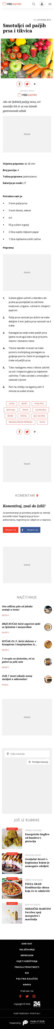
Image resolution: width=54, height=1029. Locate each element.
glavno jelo (40, 410)
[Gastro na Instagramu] (34, 996)
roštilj (23, 416)
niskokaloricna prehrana (21, 422)
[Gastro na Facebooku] (20, 996)
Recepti (5, 615)
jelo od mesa (39, 416)
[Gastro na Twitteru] (27, 996)
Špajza (5, 685)
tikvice (25, 410)
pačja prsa (39, 403)
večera (10, 416)
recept (24, 403)
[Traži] (34, 4)
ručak (42, 422)
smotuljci (10, 410)
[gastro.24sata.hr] (11, 4)
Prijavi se (10, 530)
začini (11, 403)
